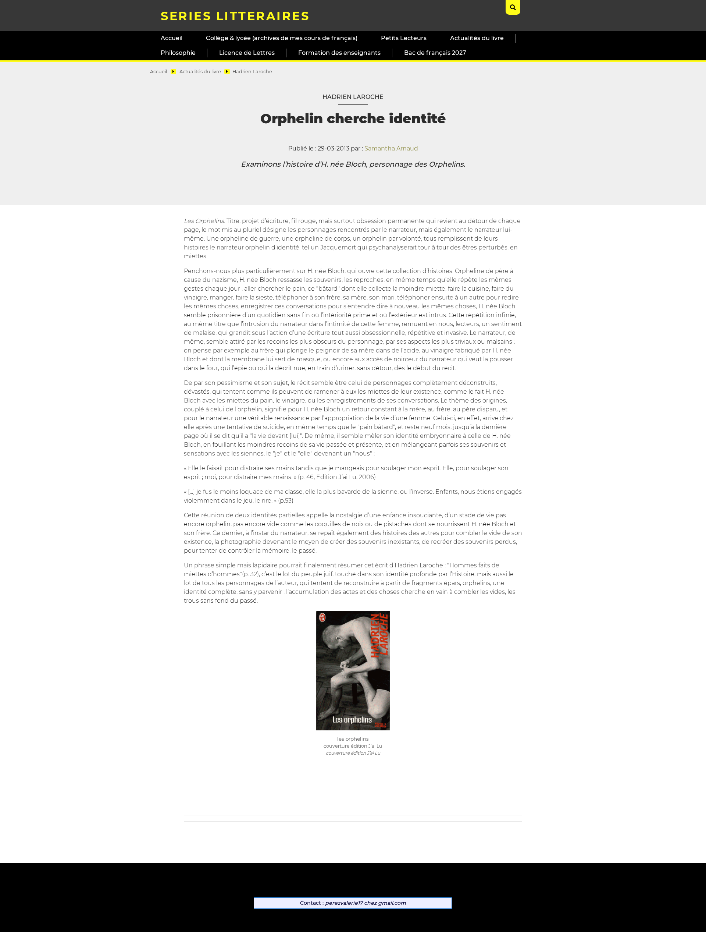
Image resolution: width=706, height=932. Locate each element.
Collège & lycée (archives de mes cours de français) (281, 38)
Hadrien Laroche (252, 71)
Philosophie (178, 52)
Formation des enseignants (339, 52)
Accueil (171, 38)
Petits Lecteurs (404, 38)
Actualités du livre (477, 38)
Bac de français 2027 (435, 52)
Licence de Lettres (247, 52)
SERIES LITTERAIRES (235, 16)
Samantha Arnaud (391, 148)
